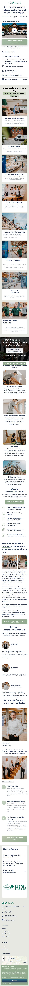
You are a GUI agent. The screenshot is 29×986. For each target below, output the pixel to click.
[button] (14, 962)
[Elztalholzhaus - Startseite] (8, 902)
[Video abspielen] (14, 30)
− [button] (3, 960)
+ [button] (3, 958)
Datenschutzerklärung (6, 983)
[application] (14, 962)
